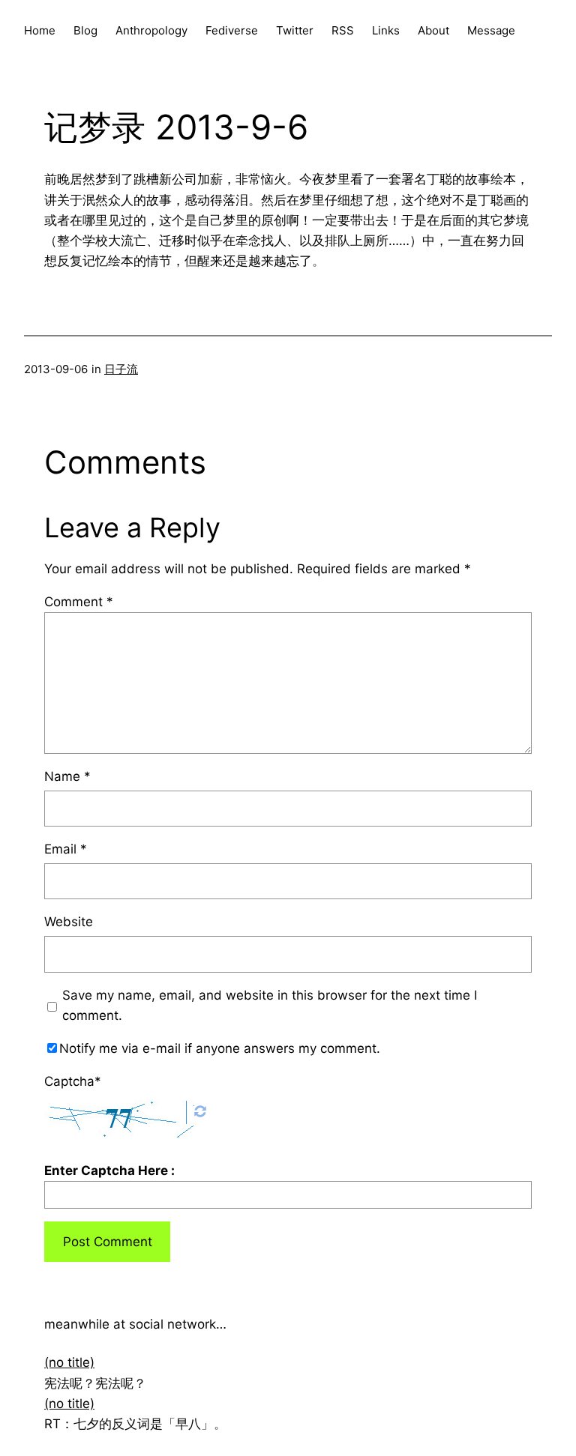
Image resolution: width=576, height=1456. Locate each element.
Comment (78, 601)
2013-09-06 (56, 369)
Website (68, 921)
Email (65, 849)
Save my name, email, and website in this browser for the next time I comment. (269, 1005)
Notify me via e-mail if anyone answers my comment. (219, 1048)
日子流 (121, 369)
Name (67, 776)
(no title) (69, 1362)
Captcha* (72, 1081)
